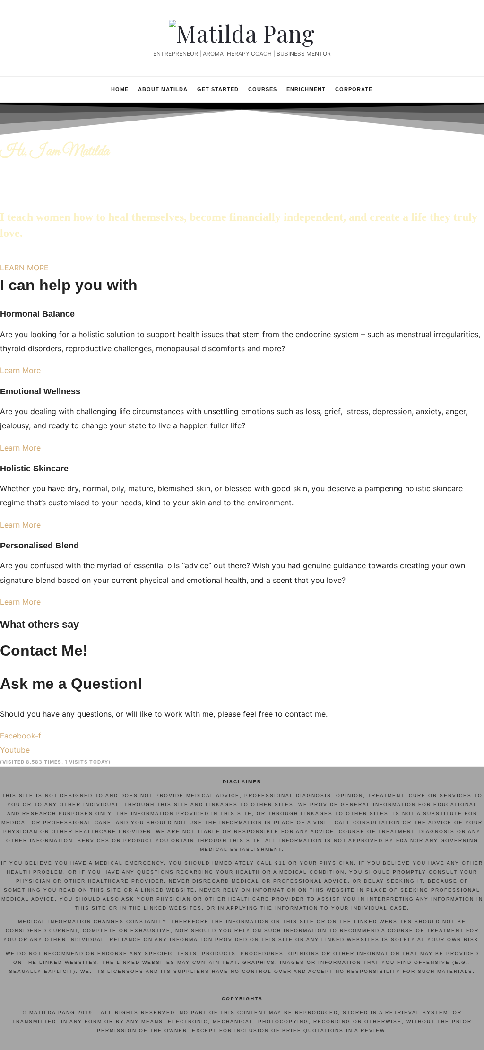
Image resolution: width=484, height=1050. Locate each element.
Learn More (20, 370)
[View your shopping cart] (436, 89)
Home (120, 89)
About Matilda (163, 89)
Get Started (218, 89)
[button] (24, 267)
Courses (262, 89)
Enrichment (306, 89)
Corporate (353, 89)
